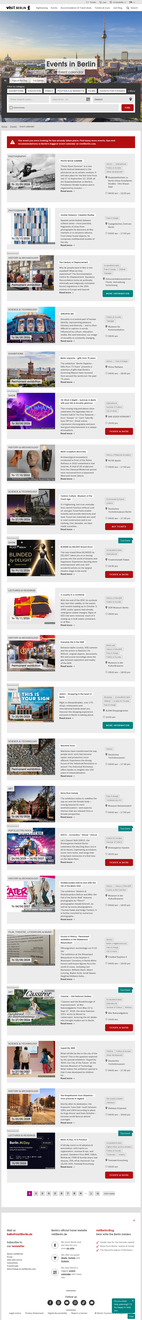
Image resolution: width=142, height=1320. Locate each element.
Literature (110, 1102)
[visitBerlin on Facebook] (50, 1302)
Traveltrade (12, 1266)
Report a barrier (79, 1313)
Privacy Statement (34, 1313)
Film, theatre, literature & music (30, 932)
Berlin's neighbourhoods (116, 943)
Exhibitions (15, 353)
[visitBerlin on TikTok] (83, 1302)
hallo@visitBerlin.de (19, 1234)
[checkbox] (16, 91)
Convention (12, 1263)
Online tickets (19, 107)
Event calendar (71, 72)
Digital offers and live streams (119, 1147)
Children (122, 269)
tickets (65, 1261)
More (132, 91)
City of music (111, 411)
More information (118, 293)
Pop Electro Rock (19, 830)
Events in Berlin (71, 63)
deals (64, 1258)
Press (9, 1257)
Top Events (38, 80)
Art (10, 788)
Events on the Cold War (116, 890)
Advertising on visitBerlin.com (21, 1269)
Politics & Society (113, 168)
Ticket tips (110, 1154)
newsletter (18, 1246)
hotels (71, 1258)
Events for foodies (121, 701)
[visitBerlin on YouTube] (67, 1302)
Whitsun (128, 1007)
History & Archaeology (23, 257)
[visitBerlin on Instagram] (75, 1302)
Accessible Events (111, 265)
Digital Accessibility (57, 1313)
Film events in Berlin (114, 1098)
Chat (131, 1316)
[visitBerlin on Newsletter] (92, 1302)
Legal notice (15, 1313)
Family (12, 689)
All (5, 80)
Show (11, 395)
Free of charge (112, 218)
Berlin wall (110, 645)
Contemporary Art (113, 800)
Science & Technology (22, 309)
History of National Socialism (118, 455)
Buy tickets (119, 526)
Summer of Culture (114, 407)
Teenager (108, 273)
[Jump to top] (134, 1221)
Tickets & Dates (119, 431)
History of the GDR (114, 598)
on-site (70, 1248)
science (109, 503)
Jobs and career (14, 1260)
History (109, 164)
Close (133, 1300)
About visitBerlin (15, 1254)
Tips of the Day (19, 80)
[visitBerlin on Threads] (58, 1302)
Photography (17, 156)
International (121, 164)
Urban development (114, 171)
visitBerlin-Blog (105, 1230)
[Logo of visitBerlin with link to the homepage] (18, 7)
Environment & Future (115, 499)
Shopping (108, 697)
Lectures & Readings (21, 590)
